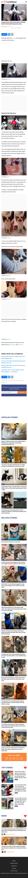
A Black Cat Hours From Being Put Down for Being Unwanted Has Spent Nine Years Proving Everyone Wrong (13, 632)
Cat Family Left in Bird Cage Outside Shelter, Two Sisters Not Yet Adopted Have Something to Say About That (13, 830)
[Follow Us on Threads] (21, 758)
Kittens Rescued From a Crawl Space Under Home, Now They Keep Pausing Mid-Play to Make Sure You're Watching (13, 609)
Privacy (14, 868)
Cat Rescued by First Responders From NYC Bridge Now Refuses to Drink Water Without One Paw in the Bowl (13, 511)
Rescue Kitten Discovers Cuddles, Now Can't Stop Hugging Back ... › (13, 357)
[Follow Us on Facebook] (6, 758)
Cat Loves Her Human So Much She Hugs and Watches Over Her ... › (13, 362)
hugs (22, 380)
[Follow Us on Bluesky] (17, 758)
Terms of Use (14, 871)
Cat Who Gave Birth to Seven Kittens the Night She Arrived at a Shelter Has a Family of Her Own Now (13, 848)
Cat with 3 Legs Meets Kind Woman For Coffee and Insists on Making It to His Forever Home (13, 465)
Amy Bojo (4, 26)
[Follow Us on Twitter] (10, 758)
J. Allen (7, 851)
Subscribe (22, 392)
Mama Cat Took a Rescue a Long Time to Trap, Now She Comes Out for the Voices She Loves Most (13, 679)
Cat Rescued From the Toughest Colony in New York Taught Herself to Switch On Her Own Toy (13, 562)
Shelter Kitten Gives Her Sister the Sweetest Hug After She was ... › (13, 366)
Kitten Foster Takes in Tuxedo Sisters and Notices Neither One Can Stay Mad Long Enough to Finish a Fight (14, 488)
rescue (14, 38)
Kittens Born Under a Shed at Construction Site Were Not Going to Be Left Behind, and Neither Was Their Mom (20, 774)
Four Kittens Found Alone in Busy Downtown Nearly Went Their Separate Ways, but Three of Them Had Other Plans (13, 726)
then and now (9, 380)
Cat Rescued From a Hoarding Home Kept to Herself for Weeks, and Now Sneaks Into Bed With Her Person (12, 702)
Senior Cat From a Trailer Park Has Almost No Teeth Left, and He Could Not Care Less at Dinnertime (13, 749)
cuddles (3, 380)
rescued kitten (17, 380)
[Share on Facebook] (4, 34)
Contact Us (14, 866)
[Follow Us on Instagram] (14, 758)
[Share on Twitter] (9, 34)
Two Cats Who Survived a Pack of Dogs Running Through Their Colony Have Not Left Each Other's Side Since (20, 801)
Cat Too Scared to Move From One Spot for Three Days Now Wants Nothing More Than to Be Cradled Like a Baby (21, 788)
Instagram (12, 344)
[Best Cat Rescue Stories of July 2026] (14, 532)
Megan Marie (8, 834)
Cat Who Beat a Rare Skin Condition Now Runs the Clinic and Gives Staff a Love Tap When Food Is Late (13, 655)
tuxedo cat (4, 382)
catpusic (9, 79)
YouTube (20, 344)
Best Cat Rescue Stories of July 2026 (10, 542)
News (3, 439)
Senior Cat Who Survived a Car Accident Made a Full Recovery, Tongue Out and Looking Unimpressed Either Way (13, 443)
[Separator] (12, 34)
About (14, 861)
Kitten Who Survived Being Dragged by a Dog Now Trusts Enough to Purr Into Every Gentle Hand (12, 585)
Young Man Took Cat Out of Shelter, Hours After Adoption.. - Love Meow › (12, 371)
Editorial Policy (14, 863)
